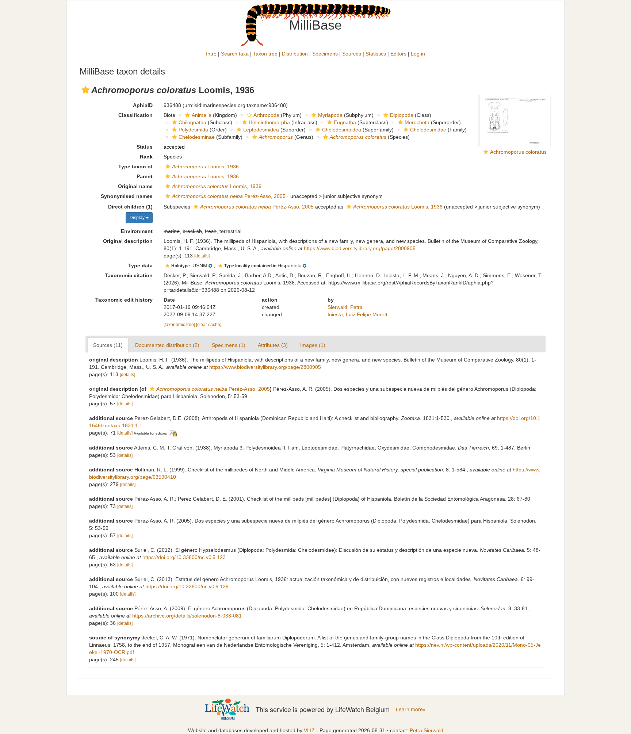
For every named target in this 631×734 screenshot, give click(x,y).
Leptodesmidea (261, 130)
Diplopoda (401, 115)
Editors (398, 54)
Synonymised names (127, 196)
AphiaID (143, 105)
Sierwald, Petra (345, 307)
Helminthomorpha (269, 122)
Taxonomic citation (129, 275)
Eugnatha (345, 122)
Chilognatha (192, 122)
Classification (135, 115)
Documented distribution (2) (167, 345)
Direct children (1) (130, 207)
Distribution (295, 54)
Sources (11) (108, 345)
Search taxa (235, 54)
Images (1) (312, 345)
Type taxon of (135, 166)
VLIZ (309, 730)
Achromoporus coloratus (518, 152)
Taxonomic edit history (124, 300)
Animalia (201, 115)
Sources (351, 54)
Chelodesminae (197, 137)
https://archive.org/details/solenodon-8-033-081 (187, 616)
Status (145, 147)
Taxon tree (265, 54)
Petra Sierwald (426, 730)
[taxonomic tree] (180, 324)
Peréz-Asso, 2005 (229, 196)
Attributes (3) (273, 345)
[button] (85, 89)
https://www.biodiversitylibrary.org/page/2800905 (360, 248)
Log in (418, 54)
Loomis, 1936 (205, 166)
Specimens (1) (228, 345)
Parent (145, 176)
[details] (202, 256)
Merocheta (417, 122)
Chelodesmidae (428, 130)
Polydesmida (193, 130)
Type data (140, 265)
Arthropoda (266, 115)
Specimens (325, 54)
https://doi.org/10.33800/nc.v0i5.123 (184, 557)
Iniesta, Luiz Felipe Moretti (358, 314)
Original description (128, 241)
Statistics (376, 54)
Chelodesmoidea (341, 130)
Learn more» (411, 709)
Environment (137, 231)
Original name (135, 186)
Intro (211, 54)
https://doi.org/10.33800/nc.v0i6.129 (187, 586)
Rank (146, 157)
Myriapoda (330, 115)
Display (138, 217)
